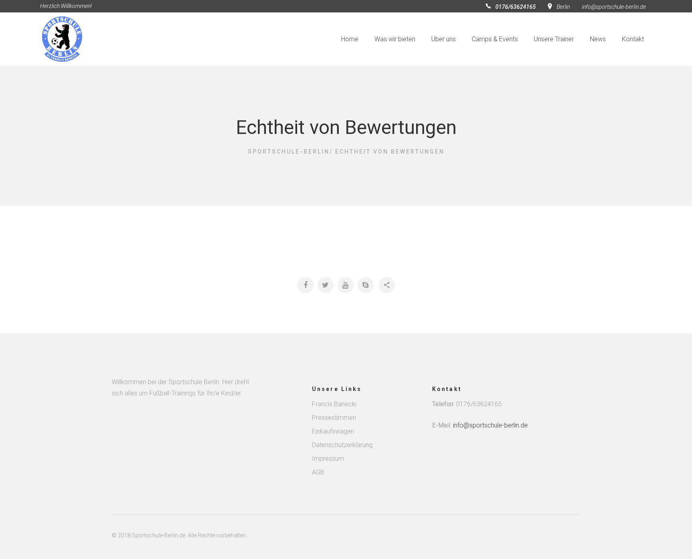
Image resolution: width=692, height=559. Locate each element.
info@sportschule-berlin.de (614, 7)
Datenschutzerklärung (342, 445)
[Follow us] (306, 285)
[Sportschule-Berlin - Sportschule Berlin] (74, 39)
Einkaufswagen (333, 431)
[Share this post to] (387, 285)
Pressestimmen (334, 417)
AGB (318, 472)
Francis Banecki (334, 404)
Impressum (328, 458)
